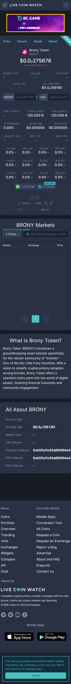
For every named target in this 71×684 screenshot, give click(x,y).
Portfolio (7, 523)
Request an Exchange (53, 541)
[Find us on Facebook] (24, 615)
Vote (4, 541)
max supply (59, 111)
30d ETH (60, 173)
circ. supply (11, 111)
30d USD (60, 148)
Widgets (7, 553)
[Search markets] (26, 234)
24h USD (27, 148)
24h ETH (27, 173)
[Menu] (5, 5)
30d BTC (60, 160)
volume (35, 73)
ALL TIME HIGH (51, 83)
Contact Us (45, 571)
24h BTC (27, 160)
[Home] (35, 589)
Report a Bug (46, 547)
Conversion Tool (49, 523)
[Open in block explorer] (51, 203)
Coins (5, 517)
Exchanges (9, 547)
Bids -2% (35, 136)
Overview (8, 529)
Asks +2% (61, 136)
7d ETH (44, 173)
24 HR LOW (35, 123)
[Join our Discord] (17, 615)
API (3, 565)
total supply (35, 111)
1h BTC (11, 160)
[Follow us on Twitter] (10, 615)
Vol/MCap (61, 73)
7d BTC (44, 160)
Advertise (43, 553)
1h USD (11, 148)
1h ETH (11, 173)
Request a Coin (48, 535)
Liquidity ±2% (12, 136)
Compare (8, 559)
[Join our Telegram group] (4, 615)
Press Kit (43, 565)
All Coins (43, 529)
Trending (8, 535)
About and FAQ (48, 559)
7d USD (43, 148)
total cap (19, 83)
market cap (10, 73)
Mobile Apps (45, 517)
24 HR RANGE (11, 123)
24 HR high (60, 123)
